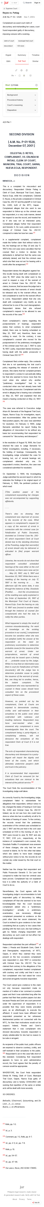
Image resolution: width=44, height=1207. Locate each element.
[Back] (2, 3)
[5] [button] (4, 401)
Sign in (37, 3)
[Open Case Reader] (30, 75)
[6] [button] (32, 782)
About (15, 1199)
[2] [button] (27, 264)
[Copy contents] (26, 70)
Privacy (22, 1199)
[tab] (8, 55)
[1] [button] (34, 233)
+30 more (20, 46)
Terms (29, 1199)
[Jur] (6, 2)
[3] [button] (24, 314)
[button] (11, 8)
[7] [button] (37, 944)
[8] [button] (4, 1053)
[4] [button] (22, 354)
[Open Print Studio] (21, 70)
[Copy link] (16, 70)
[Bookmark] (19, 75)
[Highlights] (24, 75)
